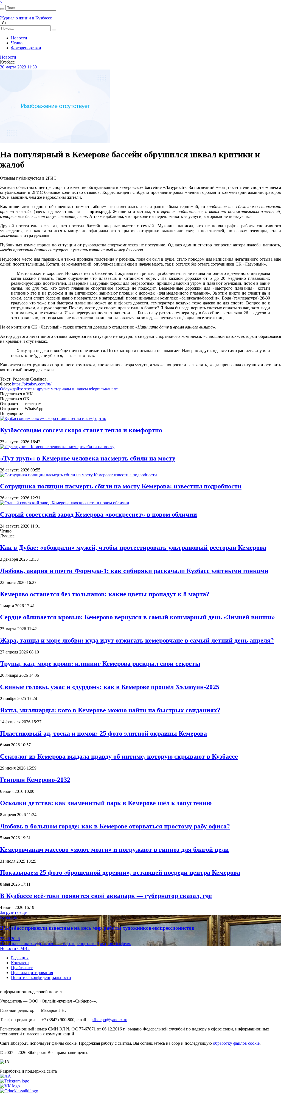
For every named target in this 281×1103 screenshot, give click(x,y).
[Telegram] (14, 1081)
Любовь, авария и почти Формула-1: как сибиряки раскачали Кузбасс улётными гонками (134, 570)
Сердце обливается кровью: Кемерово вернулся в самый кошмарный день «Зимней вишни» (137, 617)
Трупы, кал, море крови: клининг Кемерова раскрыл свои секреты (100, 663)
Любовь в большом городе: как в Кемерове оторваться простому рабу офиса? (115, 826)
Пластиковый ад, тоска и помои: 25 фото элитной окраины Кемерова (103, 733)
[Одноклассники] (19, 1090)
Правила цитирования (32, 972)
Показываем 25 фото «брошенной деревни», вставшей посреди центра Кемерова (120, 872)
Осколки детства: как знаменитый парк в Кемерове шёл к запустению (106, 803)
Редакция (20, 957)
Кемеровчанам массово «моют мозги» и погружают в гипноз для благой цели (114, 849)
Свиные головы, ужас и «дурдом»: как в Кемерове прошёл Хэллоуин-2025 (109, 686)
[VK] (10, 1086)
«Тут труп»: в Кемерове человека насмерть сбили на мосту (87, 458)
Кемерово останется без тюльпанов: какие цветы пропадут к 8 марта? (104, 594)
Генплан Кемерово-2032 (35, 779)
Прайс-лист (22, 967)
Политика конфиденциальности (41, 977)
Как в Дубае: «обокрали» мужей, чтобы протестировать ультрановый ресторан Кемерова (133, 547)
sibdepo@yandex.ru (109, 1019)
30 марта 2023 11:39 (18, 67)
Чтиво (17, 43)
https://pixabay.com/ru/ (31, 384)
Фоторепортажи (26, 47)
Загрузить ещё (13, 912)
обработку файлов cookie (236, 1043)
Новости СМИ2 (15, 948)
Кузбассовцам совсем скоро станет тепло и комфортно (81, 430)
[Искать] (2, 9)
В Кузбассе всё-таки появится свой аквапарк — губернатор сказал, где (106, 895)
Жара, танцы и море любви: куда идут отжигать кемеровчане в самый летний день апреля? (137, 640)
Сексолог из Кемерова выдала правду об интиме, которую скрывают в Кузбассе (119, 756)
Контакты (20, 962)
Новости (19, 38)
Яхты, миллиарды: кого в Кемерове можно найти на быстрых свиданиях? (110, 710)
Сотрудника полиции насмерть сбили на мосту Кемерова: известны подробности (120, 486)
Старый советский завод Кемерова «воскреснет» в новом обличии (98, 514)
